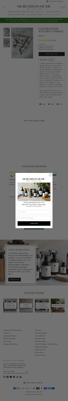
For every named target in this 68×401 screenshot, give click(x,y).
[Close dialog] (50, 174)
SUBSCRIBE (34, 223)
